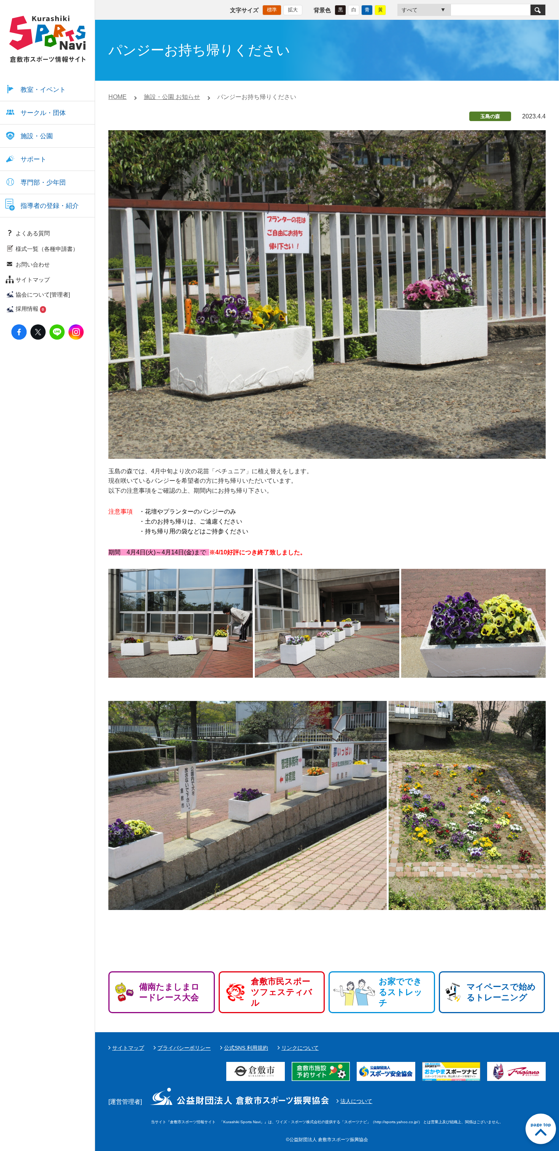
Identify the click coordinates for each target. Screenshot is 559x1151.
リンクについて (300, 1048)
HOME (117, 97)
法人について (356, 1101)
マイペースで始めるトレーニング (501, 992)
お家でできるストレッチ (400, 992)
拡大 (293, 10)
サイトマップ (128, 1048)
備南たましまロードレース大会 (169, 992)
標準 (272, 10)
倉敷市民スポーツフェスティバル (281, 992)
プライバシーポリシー (184, 1048)
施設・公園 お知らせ (172, 97)
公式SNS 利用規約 (246, 1048)
